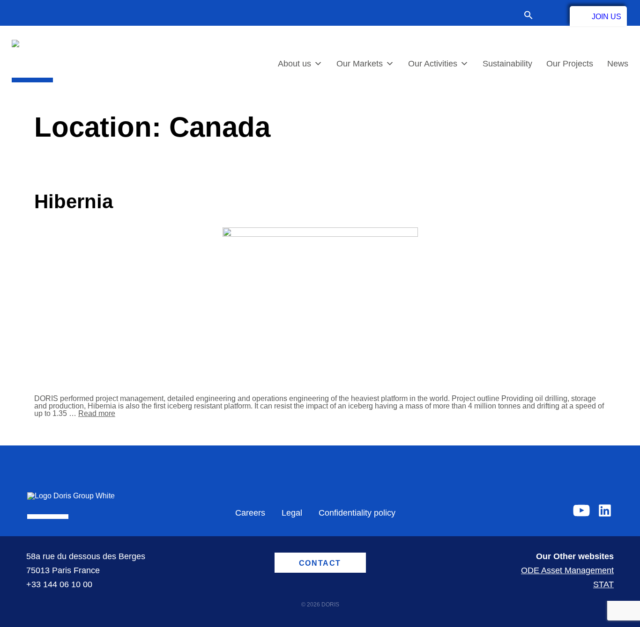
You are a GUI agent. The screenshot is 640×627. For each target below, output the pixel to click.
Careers (250, 513)
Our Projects (569, 63)
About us (294, 63)
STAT (603, 584)
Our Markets (359, 63)
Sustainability (507, 63)
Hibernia (73, 201)
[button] (533, 16)
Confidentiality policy (357, 513)
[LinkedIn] (605, 510)
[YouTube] (581, 510)
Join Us (606, 17)
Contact (551, 15)
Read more (96, 413)
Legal (292, 513)
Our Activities (432, 63)
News (617, 63)
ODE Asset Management (567, 570)
